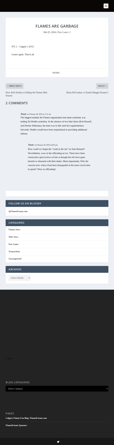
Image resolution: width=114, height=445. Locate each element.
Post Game (63, 32)
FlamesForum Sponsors (16, 425)
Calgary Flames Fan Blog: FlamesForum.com (26, 418)
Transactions (14, 251)
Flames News (14, 229)
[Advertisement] (57, 329)
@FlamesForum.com (18, 211)
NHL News (13, 237)
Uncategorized (15, 259)
